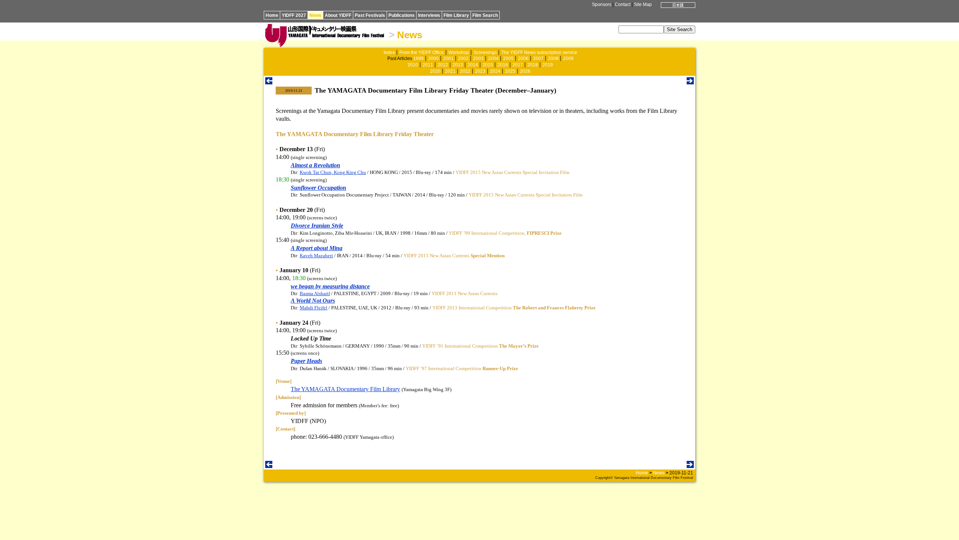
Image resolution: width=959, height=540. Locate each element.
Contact (622, 4)
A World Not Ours (313, 300)
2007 (538, 58)
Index (389, 52)
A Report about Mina (316, 248)
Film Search (485, 15)
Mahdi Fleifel (313, 307)
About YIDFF (338, 15)
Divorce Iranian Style (317, 225)
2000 (433, 58)
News (315, 15)
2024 (495, 71)
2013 (458, 65)
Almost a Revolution (315, 165)
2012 (443, 65)
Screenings (485, 52)
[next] (690, 82)
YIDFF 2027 (294, 15)
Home (272, 15)
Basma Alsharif (315, 293)
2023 (480, 71)
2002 (463, 58)
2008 (553, 58)
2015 (487, 65)
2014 (473, 65)
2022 (465, 71)
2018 (532, 65)
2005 (508, 58)
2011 (428, 65)
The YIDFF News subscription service (539, 52)
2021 (450, 71)
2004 (493, 58)
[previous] (268, 82)
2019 (547, 65)
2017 (517, 65)
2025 (510, 71)
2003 (478, 58)
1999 (418, 58)
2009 (568, 58)
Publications (401, 15)
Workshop (458, 52)
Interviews (429, 15)
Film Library (456, 15)
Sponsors (601, 4)
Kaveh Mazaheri (316, 255)
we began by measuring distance (330, 286)
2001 (448, 58)
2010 (413, 65)
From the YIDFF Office (421, 52)
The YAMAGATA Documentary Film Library (345, 389)
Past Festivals (370, 15)
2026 (525, 71)
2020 (435, 71)
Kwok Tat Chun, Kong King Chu (333, 172)
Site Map (643, 4)
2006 (523, 58)
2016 (502, 65)
